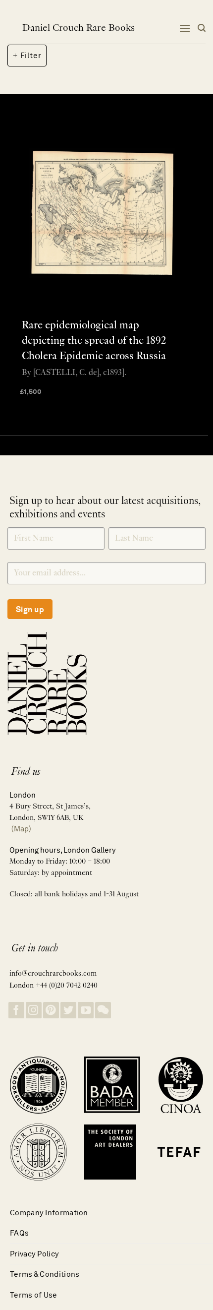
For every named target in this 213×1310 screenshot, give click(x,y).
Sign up (30, 609)
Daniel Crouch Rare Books (78, 28)
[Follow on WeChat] (103, 1010)
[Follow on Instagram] (34, 1010)
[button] (185, 28)
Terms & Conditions (44, 1274)
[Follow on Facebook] (16, 1010)
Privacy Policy (34, 1253)
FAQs (19, 1233)
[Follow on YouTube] (86, 1010)
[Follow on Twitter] (68, 1010)
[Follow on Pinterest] (51, 1010)
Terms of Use (33, 1295)
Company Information (49, 1212)
